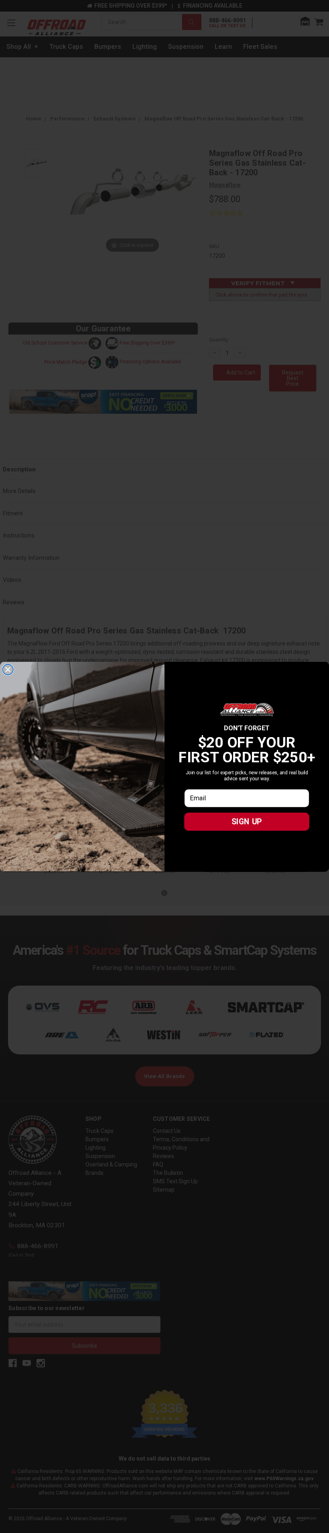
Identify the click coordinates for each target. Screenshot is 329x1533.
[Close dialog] (8, 669)
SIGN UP (247, 821)
